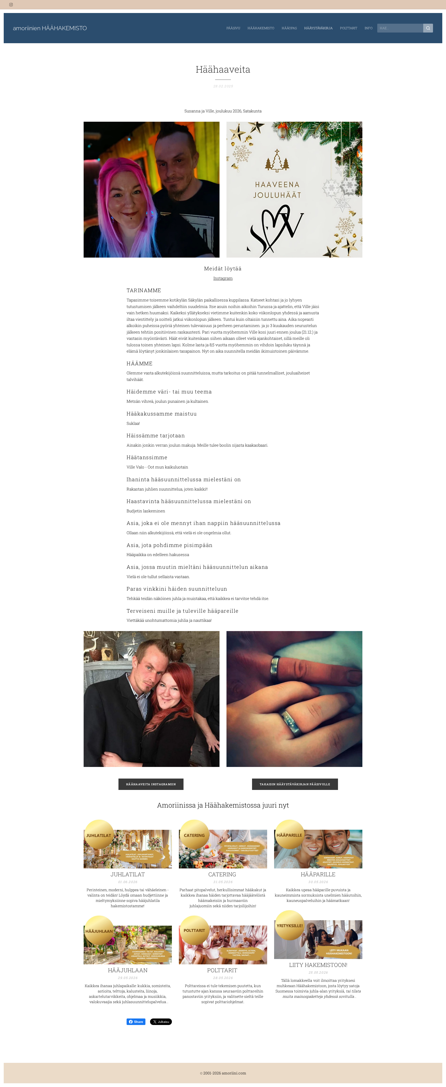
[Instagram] (11, 5)
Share (138, 1022)
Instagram (223, 278)
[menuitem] (234, 28)
